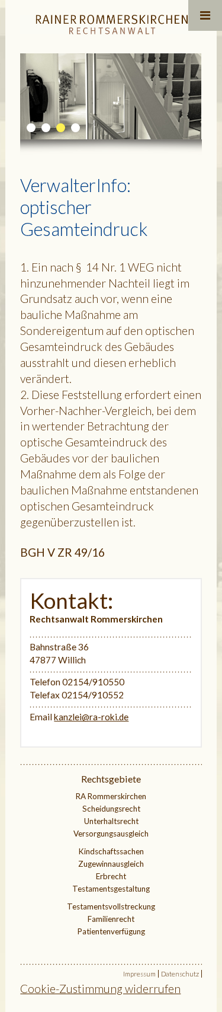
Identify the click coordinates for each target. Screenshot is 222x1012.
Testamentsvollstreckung (111, 906)
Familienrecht (111, 919)
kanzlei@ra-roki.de (91, 716)
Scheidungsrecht (111, 808)
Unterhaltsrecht (111, 821)
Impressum (139, 974)
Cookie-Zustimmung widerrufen (100, 988)
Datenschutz (180, 974)
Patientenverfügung (111, 931)
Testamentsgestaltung (111, 888)
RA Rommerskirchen (111, 796)
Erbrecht (111, 876)
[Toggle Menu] (205, 15)
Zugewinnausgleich (111, 864)
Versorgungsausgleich (111, 833)
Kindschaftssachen (111, 851)
